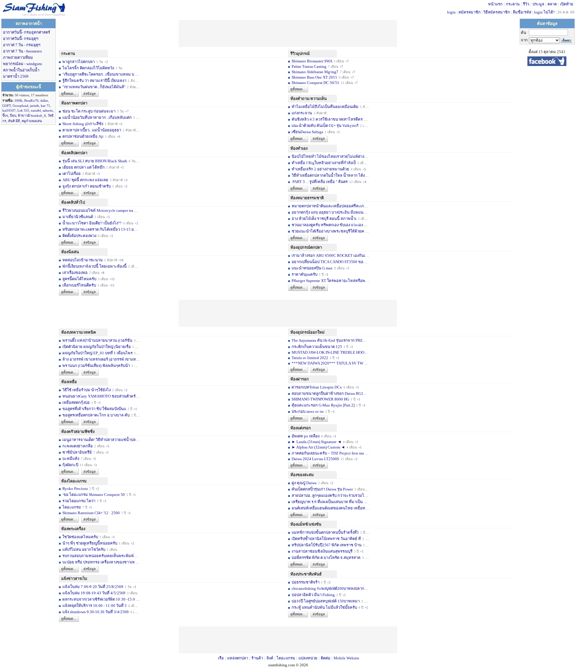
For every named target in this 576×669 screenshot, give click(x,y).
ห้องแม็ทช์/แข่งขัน (305, 524)
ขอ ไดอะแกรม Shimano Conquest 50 (93, 494)
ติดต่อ (325, 658)
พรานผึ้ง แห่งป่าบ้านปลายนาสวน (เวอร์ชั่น (97, 340)
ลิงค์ (269, 658)
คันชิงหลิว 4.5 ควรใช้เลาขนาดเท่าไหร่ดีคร (327, 119)
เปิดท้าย (566, 4)
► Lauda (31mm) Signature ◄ (317, 442)
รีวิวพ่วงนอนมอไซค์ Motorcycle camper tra (97, 210)
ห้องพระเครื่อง (73, 528)
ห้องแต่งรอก (300, 428)
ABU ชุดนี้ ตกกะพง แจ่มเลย (85, 180)
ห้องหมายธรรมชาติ (307, 198)
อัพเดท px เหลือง (306, 436)
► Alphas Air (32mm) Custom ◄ (319, 447)
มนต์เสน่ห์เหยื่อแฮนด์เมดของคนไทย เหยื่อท (328, 508)
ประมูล (538, 4)
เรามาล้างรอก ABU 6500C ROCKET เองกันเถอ (331, 255)
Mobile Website (346, 658)
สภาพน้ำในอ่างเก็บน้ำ (21, 70)
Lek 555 (23, 110)
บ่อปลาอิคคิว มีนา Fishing (313, 594)
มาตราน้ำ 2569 (15, 76)
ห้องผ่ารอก (299, 379)
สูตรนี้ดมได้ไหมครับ (79, 279)
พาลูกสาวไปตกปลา (78, 61)
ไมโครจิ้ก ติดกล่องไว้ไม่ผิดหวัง (88, 68)
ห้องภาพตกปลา (74, 103)
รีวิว (526, 4)
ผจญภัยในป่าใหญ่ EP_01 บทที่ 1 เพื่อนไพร (97, 353)
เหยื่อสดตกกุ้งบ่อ (76, 402)
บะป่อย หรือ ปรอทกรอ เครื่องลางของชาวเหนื (99, 562)
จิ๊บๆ (5, 115)
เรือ (221, 658)
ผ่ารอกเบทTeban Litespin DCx (317, 387)
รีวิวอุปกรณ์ (300, 53)
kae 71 (45, 105)
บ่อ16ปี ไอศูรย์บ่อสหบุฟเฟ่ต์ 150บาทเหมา (326, 601)
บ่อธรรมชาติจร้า (306, 582)
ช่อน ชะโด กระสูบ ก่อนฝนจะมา (89, 111)
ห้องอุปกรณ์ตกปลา (306, 247)
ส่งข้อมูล (89, 93)
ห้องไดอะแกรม (74, 481)
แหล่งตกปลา (237, 658)
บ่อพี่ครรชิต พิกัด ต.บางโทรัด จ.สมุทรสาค (326, 557)
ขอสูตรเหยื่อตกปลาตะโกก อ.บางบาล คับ (96, 415)
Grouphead (20, 105)
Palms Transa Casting (309, 66)
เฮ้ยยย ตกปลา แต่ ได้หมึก (83, 167)
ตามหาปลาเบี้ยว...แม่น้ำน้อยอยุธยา (91, 130)
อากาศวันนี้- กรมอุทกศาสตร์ (26, 32)
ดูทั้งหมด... (68, 93)
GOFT (6, 105)
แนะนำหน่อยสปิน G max (312, 268)
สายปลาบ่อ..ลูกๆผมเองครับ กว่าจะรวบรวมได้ (329, 495)
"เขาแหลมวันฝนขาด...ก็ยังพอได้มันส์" (93, 87)
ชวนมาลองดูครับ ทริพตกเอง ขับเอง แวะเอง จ (329, 225)
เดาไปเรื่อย (71, 173)
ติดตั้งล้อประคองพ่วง (79, 235)
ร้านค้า (257, 658)
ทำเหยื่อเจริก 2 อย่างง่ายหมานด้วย (320, 169)
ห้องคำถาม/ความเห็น (308, 98)
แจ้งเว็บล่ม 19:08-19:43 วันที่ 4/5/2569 (94, 593)
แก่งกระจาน (302, 113)
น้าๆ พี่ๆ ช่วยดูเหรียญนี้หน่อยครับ (89, 543)
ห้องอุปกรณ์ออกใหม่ (307, 332)
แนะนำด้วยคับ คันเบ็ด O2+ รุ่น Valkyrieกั (325, 125)
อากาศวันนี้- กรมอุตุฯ (20, 38)
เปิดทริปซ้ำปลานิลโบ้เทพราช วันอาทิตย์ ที (326, 538)
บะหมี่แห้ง (71, 458)
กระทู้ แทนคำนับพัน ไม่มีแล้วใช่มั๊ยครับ (324, 607)
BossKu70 (31, 100)
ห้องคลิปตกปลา (74, 153)
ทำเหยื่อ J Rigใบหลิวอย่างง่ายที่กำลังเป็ (324, 162)
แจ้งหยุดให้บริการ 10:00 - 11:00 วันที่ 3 (94, 605)
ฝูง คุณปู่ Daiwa (304, 483)
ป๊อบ (13, 115)
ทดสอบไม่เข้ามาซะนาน (82, 260)
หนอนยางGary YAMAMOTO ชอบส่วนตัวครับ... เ (102, 396)
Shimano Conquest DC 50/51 (316, 82)
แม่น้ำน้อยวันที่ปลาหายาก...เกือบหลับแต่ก (97, 117)
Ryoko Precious (75, 488)
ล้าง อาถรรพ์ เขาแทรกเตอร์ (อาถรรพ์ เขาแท (99, 359)
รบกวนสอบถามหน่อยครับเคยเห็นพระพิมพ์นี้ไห (101, 556)
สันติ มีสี (14, 121)
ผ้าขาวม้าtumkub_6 (32, 115)
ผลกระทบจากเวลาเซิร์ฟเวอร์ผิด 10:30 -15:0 (98, 599)
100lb (18, 100)
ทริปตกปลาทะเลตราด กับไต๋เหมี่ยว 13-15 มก (99, 229)
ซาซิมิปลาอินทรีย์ (77, 452)
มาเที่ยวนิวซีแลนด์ (77, 216)
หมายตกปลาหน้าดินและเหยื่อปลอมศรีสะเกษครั (331, 206)
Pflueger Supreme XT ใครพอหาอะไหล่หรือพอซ (331, 280)
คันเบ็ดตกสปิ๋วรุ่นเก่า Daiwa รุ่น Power (323, 489)
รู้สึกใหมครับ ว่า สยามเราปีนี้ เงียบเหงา (94, 80)
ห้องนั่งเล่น (70, 252)
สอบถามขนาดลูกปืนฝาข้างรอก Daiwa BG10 (328, 393)
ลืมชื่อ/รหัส (522, 12)
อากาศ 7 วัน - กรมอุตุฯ (21, 45)
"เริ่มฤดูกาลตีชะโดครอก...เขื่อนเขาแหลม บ (98, 74)
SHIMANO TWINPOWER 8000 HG (320, 399)
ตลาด (552, 4)
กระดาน (513, 4)
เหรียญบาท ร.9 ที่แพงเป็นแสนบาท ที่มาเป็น (327, 502)
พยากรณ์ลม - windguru (22, 64)
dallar (44, 100)
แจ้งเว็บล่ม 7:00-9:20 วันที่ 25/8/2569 (92, 586)
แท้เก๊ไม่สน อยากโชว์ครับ (83, 549)
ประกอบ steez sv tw (308, 411)
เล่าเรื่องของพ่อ (75, 272)
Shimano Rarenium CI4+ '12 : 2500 (91, 513)
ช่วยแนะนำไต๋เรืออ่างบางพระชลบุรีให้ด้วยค (328, 231)
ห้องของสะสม (302, 474)
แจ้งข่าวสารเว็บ (74, 578)
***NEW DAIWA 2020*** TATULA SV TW (327, 363)
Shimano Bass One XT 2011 (314, 77)
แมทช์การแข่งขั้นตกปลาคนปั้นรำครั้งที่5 (325, 532)
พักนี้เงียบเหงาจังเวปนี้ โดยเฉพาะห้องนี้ (94, 266)
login (451, 12)
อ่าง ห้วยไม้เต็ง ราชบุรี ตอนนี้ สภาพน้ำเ (324, 218)
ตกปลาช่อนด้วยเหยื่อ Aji (83, 136)
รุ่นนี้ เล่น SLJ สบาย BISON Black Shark (94, 161)
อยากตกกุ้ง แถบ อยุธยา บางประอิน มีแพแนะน (330, 212)
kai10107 (9, 110)
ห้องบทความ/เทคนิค (78, 332)
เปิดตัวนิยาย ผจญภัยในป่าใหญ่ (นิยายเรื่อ (96, 346)
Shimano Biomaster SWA (312, 61)
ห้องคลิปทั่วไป (73, 202)
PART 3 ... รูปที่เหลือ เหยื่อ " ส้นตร (320, 181)
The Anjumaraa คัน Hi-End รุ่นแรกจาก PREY (328, 340)
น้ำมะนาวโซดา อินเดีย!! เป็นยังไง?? (92, 223)
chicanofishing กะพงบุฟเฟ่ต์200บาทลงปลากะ (329, 588)
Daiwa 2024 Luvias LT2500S (315, 459)
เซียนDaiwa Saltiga (307, 132)
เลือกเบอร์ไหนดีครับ (79, 285)
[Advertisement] (287, 33)
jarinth (34, 105)
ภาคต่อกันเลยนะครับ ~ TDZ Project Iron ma (328, 453)
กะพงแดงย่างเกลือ (77, 446)
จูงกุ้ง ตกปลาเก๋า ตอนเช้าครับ (86, 186)
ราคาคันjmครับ (304, 274)
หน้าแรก (495, 4)
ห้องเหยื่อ (69, 382)
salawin (48, 110)
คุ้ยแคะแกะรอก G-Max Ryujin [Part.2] (323, 405)
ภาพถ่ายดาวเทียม (18, 57)
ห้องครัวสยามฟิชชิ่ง (77, 431)
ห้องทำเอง (299, 148)
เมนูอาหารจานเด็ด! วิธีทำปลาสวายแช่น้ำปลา (100, 439)
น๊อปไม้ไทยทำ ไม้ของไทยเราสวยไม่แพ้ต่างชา (330, 156)
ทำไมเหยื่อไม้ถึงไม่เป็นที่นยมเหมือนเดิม (325, 106)
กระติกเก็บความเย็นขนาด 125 (317, 346)
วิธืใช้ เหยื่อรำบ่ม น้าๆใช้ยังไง (86, 390)
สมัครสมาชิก (469, 12)
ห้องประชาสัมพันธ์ (306, 574)
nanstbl (36, 110)
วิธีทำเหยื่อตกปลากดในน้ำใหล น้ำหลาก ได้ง (328, 175)
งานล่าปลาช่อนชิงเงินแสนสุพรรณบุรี (322, 551)
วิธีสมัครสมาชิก (496, 12)
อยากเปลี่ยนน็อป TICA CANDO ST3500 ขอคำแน (332, 262)
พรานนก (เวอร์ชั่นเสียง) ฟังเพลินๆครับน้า (96, 365)
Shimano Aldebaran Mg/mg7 (315, 72)
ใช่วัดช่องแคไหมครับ (80, 537)
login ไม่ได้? (544, 12)
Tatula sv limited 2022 (310, 358)
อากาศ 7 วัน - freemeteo (22, 51)
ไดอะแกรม (71, 507)
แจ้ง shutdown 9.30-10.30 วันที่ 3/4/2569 (95, 612)
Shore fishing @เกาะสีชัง (82, 124)
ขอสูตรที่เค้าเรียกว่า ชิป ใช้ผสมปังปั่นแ (94, 408)
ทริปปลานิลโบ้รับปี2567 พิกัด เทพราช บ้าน (327, 545)
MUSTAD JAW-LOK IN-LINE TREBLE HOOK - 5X (334, 352)
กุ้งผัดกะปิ (70, 465)
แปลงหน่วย (307, 658)
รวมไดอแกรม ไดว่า (78, 501)
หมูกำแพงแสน (32, 121)
